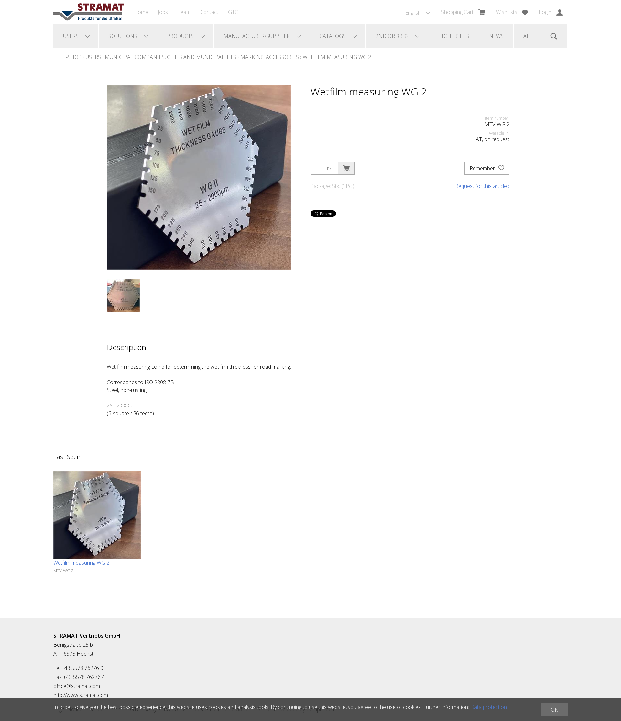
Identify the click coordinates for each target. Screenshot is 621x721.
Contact (209, 12)
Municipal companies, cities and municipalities (170, 57)
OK (554, 709)
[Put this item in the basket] (346, 168)
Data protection (488, 707)
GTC (233, 12)
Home (141, 12)
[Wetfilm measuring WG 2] (97, 515)
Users (93, 57)
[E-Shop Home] (88, 12)
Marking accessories (269, 57)
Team (184, 12)
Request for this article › (482, 186)
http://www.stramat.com (80, 695)
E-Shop (72, 57)
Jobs (163, 12)
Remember (483, 168)
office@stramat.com (76, 686)
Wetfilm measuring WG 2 (337, 57)
